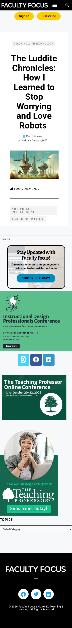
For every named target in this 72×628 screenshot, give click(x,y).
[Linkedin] (48, 594)
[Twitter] (36, 594)
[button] (55, 5)
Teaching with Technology (33, 43)
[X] (23, 360)
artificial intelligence (24, 210)
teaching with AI (28, 219)
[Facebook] (36, 360)
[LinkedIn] (49, 360)
